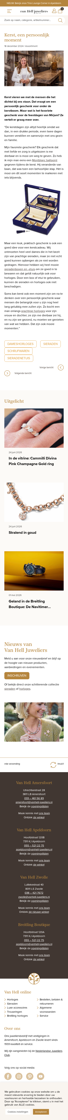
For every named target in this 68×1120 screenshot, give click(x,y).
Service (44, 1016)
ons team (44, 813)
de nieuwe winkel (39, 912)
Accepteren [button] (41, 1111)
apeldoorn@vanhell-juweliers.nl (34, 849)
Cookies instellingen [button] (18, 1111)
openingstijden (40, 806)
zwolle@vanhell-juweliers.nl (34, 897)
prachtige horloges (33, 311)
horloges (24, 689)
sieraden (9, 689)
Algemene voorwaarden (47, 1010)
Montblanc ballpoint (44, 160)
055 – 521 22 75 (34, 845)
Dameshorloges (20, 344)
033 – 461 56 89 (34, 798)
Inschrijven (16, 675)
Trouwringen (14, 1012)
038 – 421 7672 (34, 893)
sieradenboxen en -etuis (19, 269)
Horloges (12, 999)
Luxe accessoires (17, 1007)
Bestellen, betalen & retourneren (51, 1001)
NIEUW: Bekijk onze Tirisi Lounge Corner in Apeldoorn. (34, 3)
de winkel (38, 817)
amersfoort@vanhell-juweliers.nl (34, 802)
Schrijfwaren (18, 351)
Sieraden (50, 344)
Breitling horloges (17, 1016)
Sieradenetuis (18, 358)
